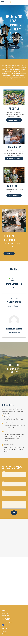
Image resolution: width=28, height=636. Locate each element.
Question (4, 500)
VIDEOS (7, 431)
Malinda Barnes (14, 301)
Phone (3, 490)
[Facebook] (3, 625)
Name (3, 471)
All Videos (4, 633)
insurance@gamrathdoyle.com (8, 622)
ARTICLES (7, 416)
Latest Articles (4, 631)
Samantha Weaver (14, 328)
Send (14, 512)
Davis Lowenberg (14, 283)
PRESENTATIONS (9, 444)
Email (3, 481)
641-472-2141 (6, 613)
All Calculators (5, 635)
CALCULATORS (9, 423)
